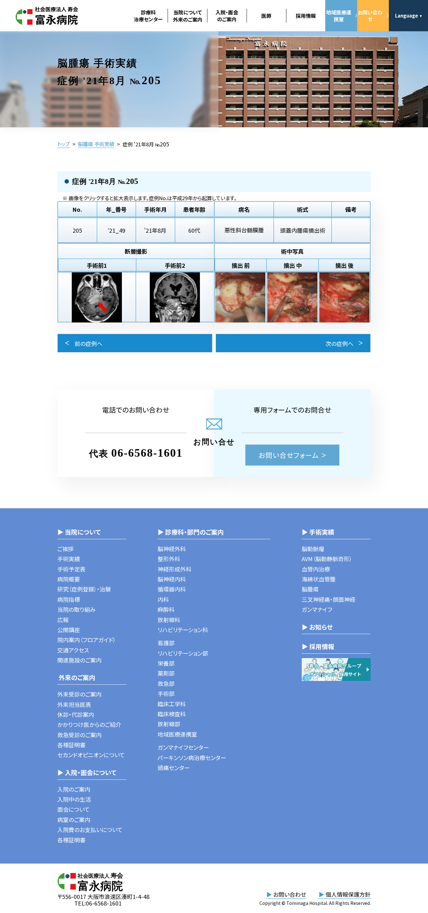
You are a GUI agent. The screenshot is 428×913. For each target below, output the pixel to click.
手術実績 (68, 559)
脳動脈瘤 (313, 549)
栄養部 (166, 663)
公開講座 (68, 630)
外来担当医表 (74, 704)
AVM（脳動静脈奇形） (327, 559)
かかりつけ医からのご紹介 (89, 724)
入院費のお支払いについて (90, 829)
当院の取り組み (76, 609)
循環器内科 (172, 589)
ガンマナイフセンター (183, 747)
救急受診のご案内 (79, 735)
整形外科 (169, 559)
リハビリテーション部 (183, 653)
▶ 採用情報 (318, 646)
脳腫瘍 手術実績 (96, 144)
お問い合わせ (370, 16)
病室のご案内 (73, 819)
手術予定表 (71, 569)
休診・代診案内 (75, 714)
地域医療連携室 (338, 16)
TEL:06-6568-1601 (98, 903)
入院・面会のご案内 (227, 15)
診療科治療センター (148, 15)
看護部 (166, 643)
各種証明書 (71, 745)
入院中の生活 (74, 799)
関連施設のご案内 (79, 660)
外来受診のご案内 (79, 694)
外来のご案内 (76, 677)
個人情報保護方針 (345, 894)
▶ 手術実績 (318, 531)
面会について (73, 809)
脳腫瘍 (310, 589)
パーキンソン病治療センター (192, 757)
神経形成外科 (174, 569)
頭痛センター (174, 767)
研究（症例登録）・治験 (84, 589)
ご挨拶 (65, 549)
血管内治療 (316, 569)
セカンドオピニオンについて (91, 755)
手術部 (166, 693)
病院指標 (68, 599)
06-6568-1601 (147, 453)
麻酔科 (166, 609)
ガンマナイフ (317, 609)
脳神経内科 (172, 579)
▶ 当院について (79, 531)
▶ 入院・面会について (86, 772)
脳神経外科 (172, 549)
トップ (63, 144)
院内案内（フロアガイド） (86, 640)
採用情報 (306, 15)
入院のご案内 (73, 789)
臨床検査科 (172, 714)
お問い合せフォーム (288, 455)
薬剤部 (166, 673)
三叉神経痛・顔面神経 (328, 599)
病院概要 (68, 579)
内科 (163, 599)
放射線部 (169, 724)
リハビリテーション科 (183, 630)
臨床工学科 (172, 704)
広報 (63, 620)
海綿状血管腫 (319, 579)
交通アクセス (73, 650)
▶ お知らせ (317, 626)
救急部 (166, 683)
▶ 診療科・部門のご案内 (191, 531)
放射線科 (169, 620)
